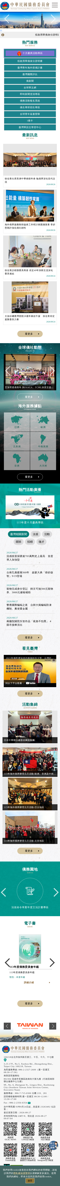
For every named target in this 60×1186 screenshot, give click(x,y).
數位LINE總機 (54, 1145)
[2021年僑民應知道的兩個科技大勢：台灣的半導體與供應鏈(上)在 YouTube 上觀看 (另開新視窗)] (30, 671)
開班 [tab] (18, 541)
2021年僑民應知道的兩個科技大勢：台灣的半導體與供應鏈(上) (30, 658)
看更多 (29, 333)
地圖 (9, 1060)
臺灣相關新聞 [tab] (18, 534)
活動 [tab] (47, 534)
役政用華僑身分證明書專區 (43, 34)
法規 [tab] (35, 534)
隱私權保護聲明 (21, 1173)
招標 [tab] (30, 541)
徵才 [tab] (41, 541)
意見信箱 (35, 1102)
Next (51, 20)
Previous (9, 20)
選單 (55, 5)
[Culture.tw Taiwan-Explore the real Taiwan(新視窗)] (30, 1026)
